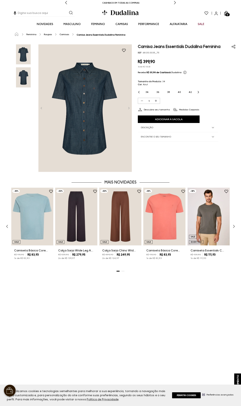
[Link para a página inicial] (16, 34)
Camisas (64, 34)
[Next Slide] (175, 3)
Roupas (48, 34)
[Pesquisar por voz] (15, 12)
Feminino (31, 34)
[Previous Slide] (66, 3)
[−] (142, 101)
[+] (156, 101)
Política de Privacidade (102, 399)
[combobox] (43, 13)
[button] (217, 395)
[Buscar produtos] (71, 13)
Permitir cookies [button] (186, 395)
